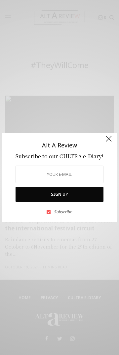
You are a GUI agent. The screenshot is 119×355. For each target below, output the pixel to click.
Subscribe (63, 212)
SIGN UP (59, 194)
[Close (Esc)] (108, 142)
